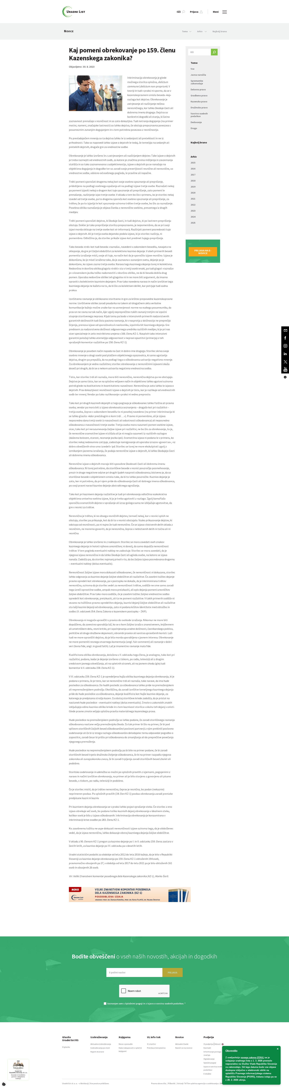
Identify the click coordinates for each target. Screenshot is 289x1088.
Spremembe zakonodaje (197, 82)
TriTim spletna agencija (194, 1083)
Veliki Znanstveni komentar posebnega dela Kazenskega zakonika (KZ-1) (113, 876)
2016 (193, 168)
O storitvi (151, 1044)
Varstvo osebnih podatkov (199, 115)
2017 (193, 174)
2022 (193, 204)
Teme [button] (185, 31)
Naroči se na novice (183, 1048)
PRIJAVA (172, 972)
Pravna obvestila (158, 1083)
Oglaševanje (209, 1059)
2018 (193, 180)
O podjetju (208, 1044)
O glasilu (66, 1047)
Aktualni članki (181, 1044)
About (218, 1044)
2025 (193, 222)
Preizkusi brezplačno (156, 1048)
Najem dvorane (97, 1051)
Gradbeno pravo (199, 95)
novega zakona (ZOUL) (252, 1057)
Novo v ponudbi (126, 1044)
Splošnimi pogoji (134, 1003)
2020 (193, 192)
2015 (193, 162)
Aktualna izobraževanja (100, 1044)
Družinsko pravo (199, 107)
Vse (192, 68)
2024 (193, 216)
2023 (193, 210)
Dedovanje (196, 122)
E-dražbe (207, 1073)
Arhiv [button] (200, 31)
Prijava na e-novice (202, 252)
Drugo (194, 128)
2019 (193, 186)
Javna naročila (198, 74)
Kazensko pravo (199, 101)
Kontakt (207, 1048)
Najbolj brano (220, 31)
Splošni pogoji (210, 1062)
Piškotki (171, 1083)
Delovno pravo (198, 89)
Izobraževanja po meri (100, 1048)
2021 (193, 198)
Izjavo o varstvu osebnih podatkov (165, 1003)
